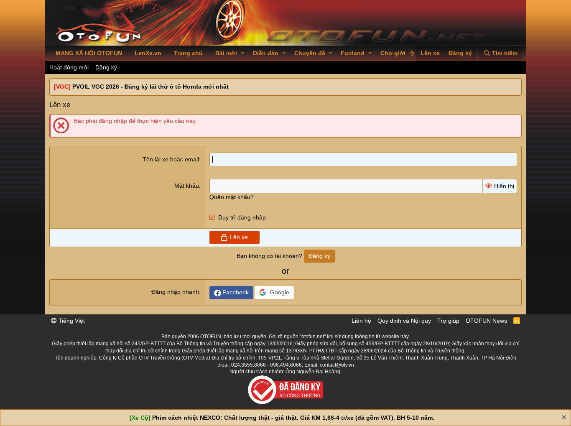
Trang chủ (188, 53)
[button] (243, 53)
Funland (353, 53)
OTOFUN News (486, 320)
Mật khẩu (186, 185)
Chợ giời (392, 53)
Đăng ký (106, 67)
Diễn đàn (265, 53)
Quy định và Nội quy (404, 320)
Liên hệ (361, 320)
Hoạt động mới (69, 67)
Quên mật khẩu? (231, 197)
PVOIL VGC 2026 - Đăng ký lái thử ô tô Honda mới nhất (150, 86)
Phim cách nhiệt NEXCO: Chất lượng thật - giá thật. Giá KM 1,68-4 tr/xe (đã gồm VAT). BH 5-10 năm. (293, 417)
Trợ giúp (448, 320)
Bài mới (226, 53)
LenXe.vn (148, 53)
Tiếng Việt (71, 320)
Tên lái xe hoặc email (171, 159)
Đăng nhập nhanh (175, 291)
